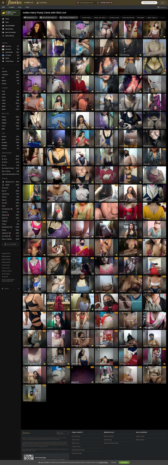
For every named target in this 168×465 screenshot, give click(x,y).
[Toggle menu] (3, 2)
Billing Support (6, 256)
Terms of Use (6, 268)
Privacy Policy (6, 265)
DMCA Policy (75, 443)
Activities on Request (69, 17)
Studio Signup (6, 274)
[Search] (98, 2)
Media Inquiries (6, 262)
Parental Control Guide (78, 450)
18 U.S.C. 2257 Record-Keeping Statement (8, 280)
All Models (5, 276)
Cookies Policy (76, 446)
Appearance (30, 17)
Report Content (6, 259)
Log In (162, 2)
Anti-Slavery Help (77, 453)
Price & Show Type (48, 17)
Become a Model (6, 271)
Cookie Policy (103, 462)
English (61, 433)
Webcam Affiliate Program (111, 443)
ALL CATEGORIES (11, 244)
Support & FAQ (6, 253)
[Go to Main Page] (14, 2)
